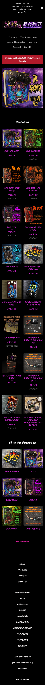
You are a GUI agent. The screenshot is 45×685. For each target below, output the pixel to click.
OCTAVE (22, 610)
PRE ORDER (22, 634)
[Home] (22, 24)
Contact (17, 47)
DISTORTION (22, 604)
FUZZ (22, 598)
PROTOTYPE (22, 640)
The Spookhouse (28, 37)
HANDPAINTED (22, 592)
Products (12, 37)
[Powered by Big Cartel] (22, 679)
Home (22, 564)
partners (33, 42)
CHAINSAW (22, 616)
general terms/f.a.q (16, 42)
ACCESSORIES (22, 622)
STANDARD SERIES (22, 628)
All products (22, 541)
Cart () (28, 47)
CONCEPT (22, 646)
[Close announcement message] (42, 8)
